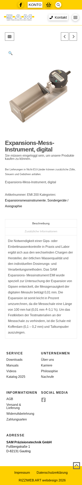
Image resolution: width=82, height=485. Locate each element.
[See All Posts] (9, 36)
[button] (35, 5)
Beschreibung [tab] (41, 223)
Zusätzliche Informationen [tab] (41, 231)
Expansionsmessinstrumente (25, 200)
